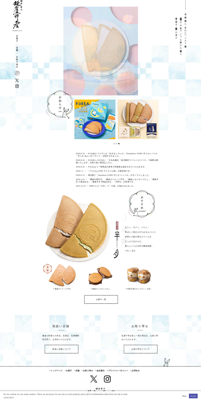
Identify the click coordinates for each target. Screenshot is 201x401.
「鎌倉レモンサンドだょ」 (138, 179)
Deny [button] (184, 396)
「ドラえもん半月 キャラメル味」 (102, 171)
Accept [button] (193, 396)
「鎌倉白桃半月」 (96, 179)
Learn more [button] (9, 397)
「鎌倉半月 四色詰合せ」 (101, 182)
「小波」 (113, 186)
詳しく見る (131, 251)
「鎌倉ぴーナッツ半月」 (115, 179)
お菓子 (17, 39)
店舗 (17, 50)
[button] (114, 143)
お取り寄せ (17, 61)
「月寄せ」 (118, 182)
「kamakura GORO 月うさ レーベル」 (113, 175)
